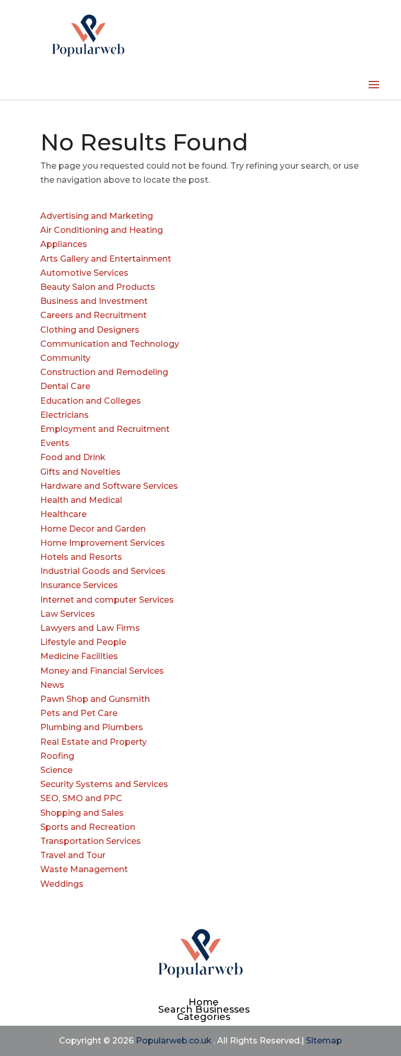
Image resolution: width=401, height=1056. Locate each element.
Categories (203, 1016)
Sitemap (324, 1041)
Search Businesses (204, 1009)
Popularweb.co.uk (173, 1041)
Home (203, 1002)
